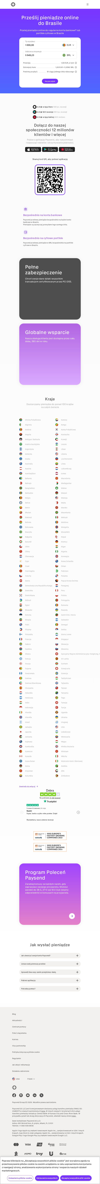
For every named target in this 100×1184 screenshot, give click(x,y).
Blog (14, 1014)
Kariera (15, 1039)
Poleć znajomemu (19, 1033)
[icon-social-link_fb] (14, 1095)
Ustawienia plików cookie (20, 1178)
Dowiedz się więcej (27, 786)
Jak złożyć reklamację (21, 1065)
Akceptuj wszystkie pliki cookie (76, 1178)
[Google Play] (50, 149)
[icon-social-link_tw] (41, 1095)
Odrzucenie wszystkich (47, 1178)
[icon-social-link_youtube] (28, 1095)
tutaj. (43, 1111)
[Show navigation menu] (87, 4)
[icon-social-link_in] (21, 1095)
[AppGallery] (67, 149)
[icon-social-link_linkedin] (35, 1095)
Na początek (50, 81)
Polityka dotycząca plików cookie (26, 1052)
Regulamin (16, 1058)
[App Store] (33, 149)
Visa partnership (19, 1046)
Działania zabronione (20, 1071)
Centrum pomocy (19, 1027)
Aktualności (17, 1020)
